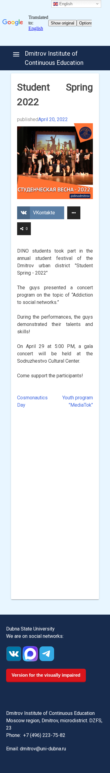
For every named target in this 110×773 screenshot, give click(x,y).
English (65, 4)
